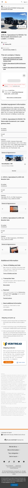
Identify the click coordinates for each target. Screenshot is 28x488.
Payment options (7, 298)
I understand (14, 484)
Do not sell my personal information (14, 467)
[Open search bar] (22, 2)
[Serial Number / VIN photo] (25, 164)
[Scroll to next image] (25, 158)
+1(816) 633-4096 (7, 310)
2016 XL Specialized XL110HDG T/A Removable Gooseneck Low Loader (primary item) (13, 59)
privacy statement (6, 482)
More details (6, 285)
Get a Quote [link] (8, 362)
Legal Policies (18, 465)
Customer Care (16, 86)
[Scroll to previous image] (2, 158)
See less (14, 170)
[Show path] (6, 6)
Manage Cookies (19, 480)
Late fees (14, 294)
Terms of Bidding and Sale (10, 273)
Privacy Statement (9, 465)
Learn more (22, 362)
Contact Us (20, 440)
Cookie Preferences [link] (14, 468)
